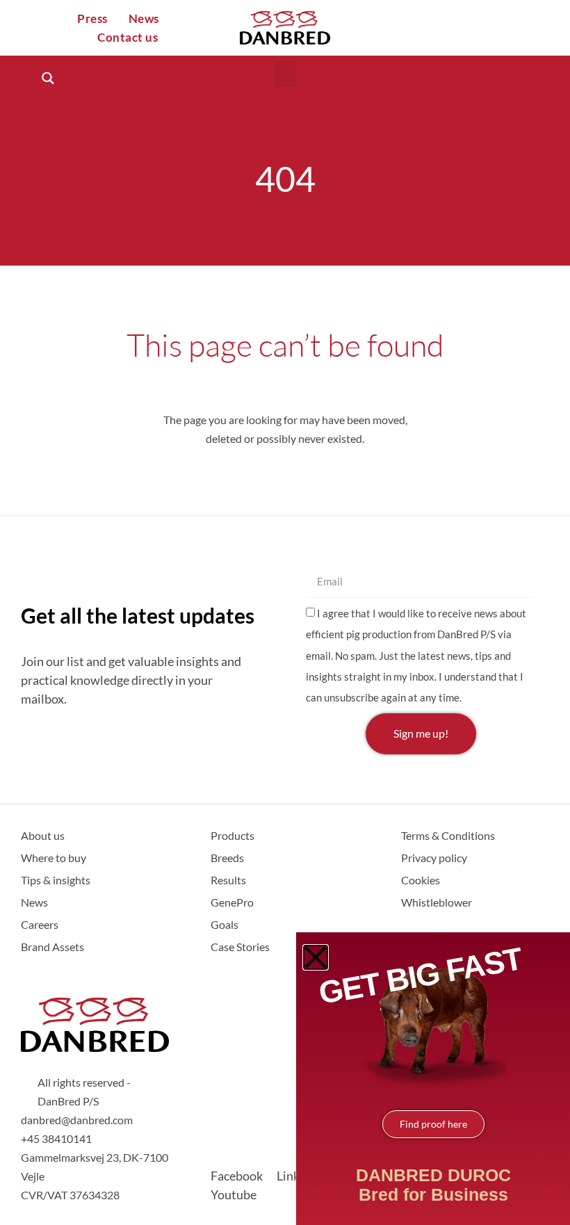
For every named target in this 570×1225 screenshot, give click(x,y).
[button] (285, 73)
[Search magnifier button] (48, 78)
